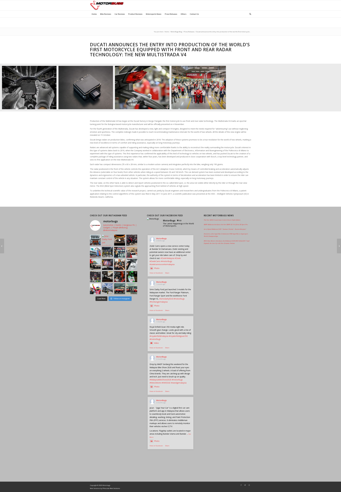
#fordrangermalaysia (159, 302)
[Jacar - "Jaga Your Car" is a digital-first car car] (95, 252)
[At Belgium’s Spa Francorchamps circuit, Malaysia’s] (131, 276)
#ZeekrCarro (155, 261)
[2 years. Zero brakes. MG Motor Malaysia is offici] (95, 264)
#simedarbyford (166, 298)
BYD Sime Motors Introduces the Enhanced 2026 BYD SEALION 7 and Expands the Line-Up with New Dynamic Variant (226, 242)
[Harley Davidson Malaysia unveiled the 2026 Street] (107, 276)
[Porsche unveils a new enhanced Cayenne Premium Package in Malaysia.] (339, 246)
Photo (156, 268)
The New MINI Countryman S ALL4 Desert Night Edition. (222, 220)
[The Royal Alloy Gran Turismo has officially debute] (95, 276)
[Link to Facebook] (241, 485)
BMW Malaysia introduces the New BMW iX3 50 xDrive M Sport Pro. (226, 224)
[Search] (249, 14)
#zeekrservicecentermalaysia (162, 264)
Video (156, 343)
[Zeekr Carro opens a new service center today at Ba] (95, 240)
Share (167, 273)
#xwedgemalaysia (178, 382)
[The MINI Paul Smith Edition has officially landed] (107, 264)
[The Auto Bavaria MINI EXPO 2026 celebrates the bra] (131, 252)
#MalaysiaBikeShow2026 (160, 379)
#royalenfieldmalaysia (159, 336)
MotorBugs (161, 238)
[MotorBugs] (153, 219)
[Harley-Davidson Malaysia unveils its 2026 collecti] (119, 264)
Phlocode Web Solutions (111, 488)
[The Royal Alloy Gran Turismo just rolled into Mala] (131, 264)
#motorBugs (166, 261)
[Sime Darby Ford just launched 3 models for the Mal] (107, 240)
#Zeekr (178, 258)
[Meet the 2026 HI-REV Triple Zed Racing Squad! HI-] (107, 252)
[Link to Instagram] (249, 485)
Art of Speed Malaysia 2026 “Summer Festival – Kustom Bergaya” (225, 229)
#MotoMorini (155, 382)
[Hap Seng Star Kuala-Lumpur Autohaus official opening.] (2, 246)
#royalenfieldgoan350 (178, 336)
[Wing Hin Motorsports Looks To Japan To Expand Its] (119, 288)
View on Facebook (156, 273)
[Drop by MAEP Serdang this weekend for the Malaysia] (131, 240)
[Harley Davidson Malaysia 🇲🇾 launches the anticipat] (119, 276)
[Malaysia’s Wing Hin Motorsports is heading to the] (119, 252)
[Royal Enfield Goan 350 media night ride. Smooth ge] (119, 240)
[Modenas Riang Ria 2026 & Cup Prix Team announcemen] (107, 288)
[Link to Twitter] (245, 485)
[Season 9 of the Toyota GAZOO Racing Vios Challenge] (95, 288)
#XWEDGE (166, 382)
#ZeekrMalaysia (167, 258)
